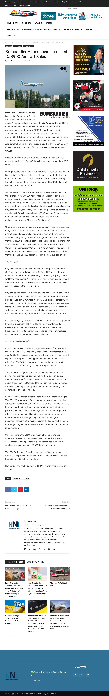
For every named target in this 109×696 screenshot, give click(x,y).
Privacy (92, 2)
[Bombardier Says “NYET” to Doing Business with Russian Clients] (15, 606)
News (15, 23)
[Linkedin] (26, 489)
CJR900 (26, 478)
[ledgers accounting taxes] (88, 131)
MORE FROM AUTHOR (36, 562)
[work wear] (88, 95)
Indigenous (26, 23)
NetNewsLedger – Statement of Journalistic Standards (23, 2)
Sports (49, 23)
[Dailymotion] (26, 549)
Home (9, 23)
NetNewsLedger (14, 61)
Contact (8, 6)
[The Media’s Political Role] (60, 574)
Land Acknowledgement (21, 6)
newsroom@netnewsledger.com (45, 683)
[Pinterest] (20, 489)
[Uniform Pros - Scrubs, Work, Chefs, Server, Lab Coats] (88, 199)
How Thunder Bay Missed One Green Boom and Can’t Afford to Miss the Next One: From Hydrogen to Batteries (37, 588)
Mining (89, 29)
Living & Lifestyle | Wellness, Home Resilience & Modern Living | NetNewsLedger (39, 29)
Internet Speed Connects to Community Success (57, 507)
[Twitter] (14, 489)
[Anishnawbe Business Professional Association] (88, 166)
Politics (78, 29)
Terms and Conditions (80, 2)
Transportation (28, 46)
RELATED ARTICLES (15, 562)
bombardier (17, 478)
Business (10, 36)
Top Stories (17, 46)
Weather (38, 23)
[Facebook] (8, 489)
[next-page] (11, 636)
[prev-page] (7, 636)
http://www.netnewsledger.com (34, 525)
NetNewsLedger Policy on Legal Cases (57, 2)
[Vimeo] (50, 549)
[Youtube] (55, 549)
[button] (100, 23)
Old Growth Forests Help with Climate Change (18, 507)
